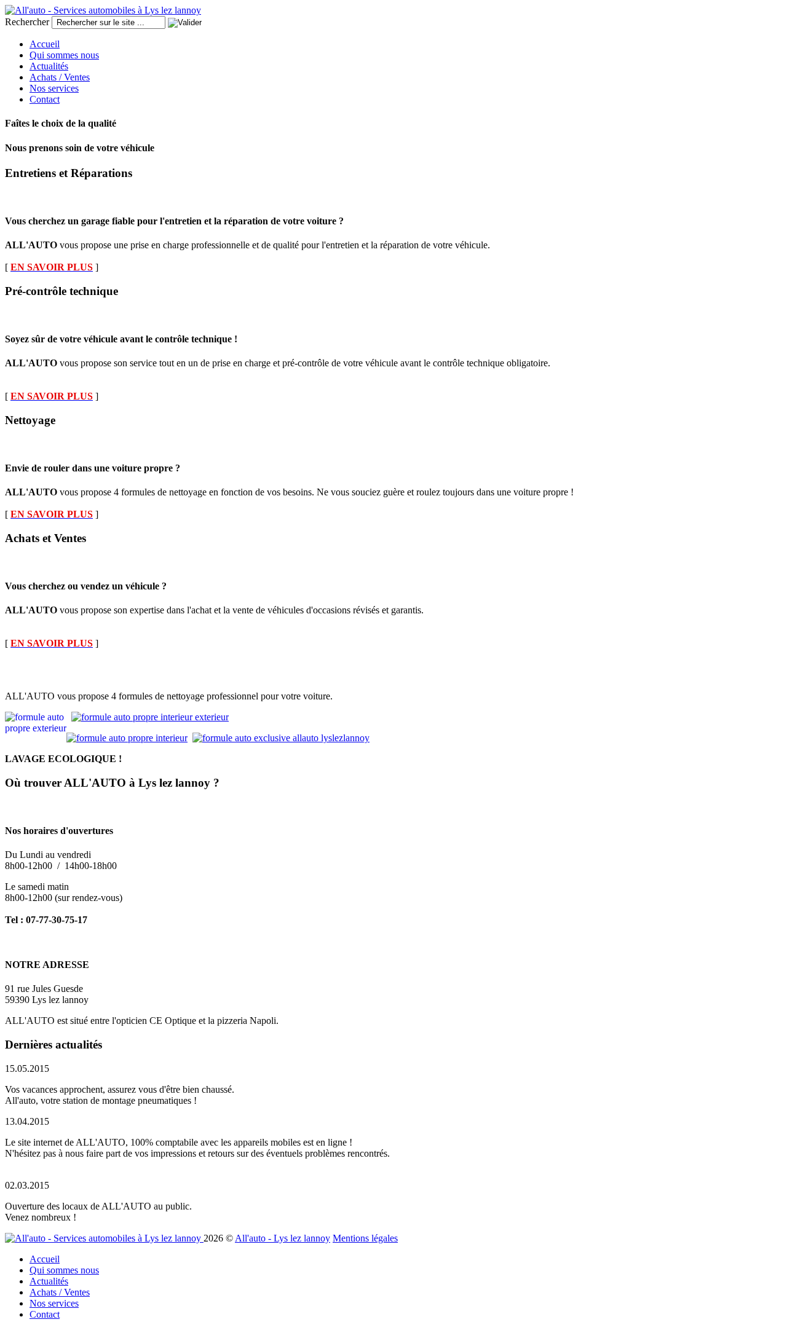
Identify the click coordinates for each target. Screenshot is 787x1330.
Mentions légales (365, 1238)
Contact (45, 99)
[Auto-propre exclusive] (281, 738)
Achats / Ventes (60, 77)
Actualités (49, 66)
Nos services (54, 88)
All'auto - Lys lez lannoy (282, 1238)
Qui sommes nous (64, 55)
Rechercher (27, 22)
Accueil (45, 44)
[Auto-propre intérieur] (127, 738)
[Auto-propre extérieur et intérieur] (150, 717)
